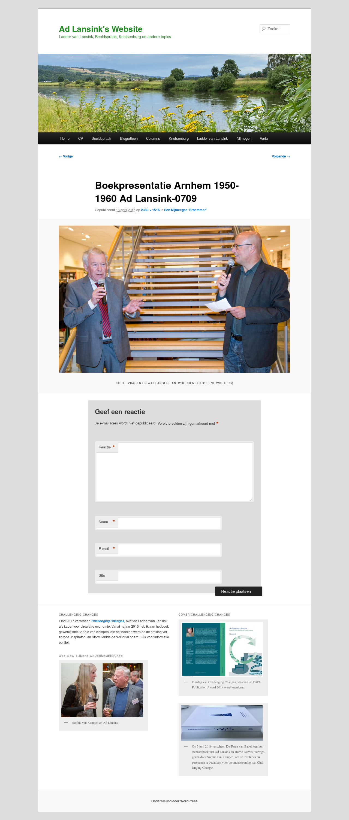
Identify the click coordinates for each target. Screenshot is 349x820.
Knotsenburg (179, 138)
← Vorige (66, 156)
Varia (264, 138)
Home (65, 138)
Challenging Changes (107, 621)
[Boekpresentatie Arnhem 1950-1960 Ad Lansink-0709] (174, 299)
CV (80, 138)
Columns (153, 138)
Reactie (107, 447)
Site (102, 575)
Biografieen (129, 138)
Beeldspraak (101, 138)
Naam (107, 521)
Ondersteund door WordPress (174, 800)
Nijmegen (244, 138)
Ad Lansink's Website (101, 28)
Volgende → (281, 156)
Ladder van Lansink (212, 138)
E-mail (107, 548)
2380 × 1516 (150, 209)
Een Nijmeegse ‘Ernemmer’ (185, 209)
